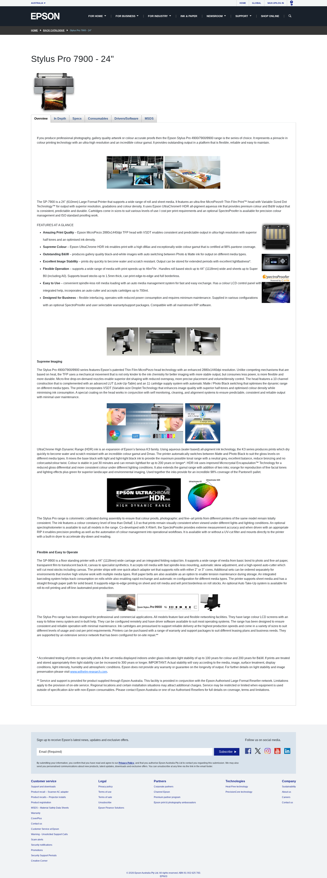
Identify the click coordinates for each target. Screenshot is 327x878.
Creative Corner (39, 860)
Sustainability (289, 786)
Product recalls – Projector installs (48, 797)
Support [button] (242, 16)
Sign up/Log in (275, 3)
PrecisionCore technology (239, 792)
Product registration (41, 802)
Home (243, 3)
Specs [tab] (77, 118)
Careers (286, 797)
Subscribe (226, 751)
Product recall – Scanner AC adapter (50, 792)
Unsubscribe (104, 802)
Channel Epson (162, 792)
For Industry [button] (158, 16)
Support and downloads (43, 786)
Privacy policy (105, 786)
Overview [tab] (40, 118)
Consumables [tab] (98, 118)
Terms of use (104, 792)
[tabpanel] (163, 414)
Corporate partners (163, 786)
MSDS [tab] (149, 118)
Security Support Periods (44, 855)
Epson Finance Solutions (111, 807)
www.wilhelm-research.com (88, 671)
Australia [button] (37, 3)
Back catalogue (54, 30)
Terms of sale (105, 797)
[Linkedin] (287, 751)
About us (286, 792)
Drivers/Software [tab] (126, 118)
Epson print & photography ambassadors (175, 802)
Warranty (35, 813)
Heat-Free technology (237, 786)
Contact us (36, 823)
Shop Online (270, 16)
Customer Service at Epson (45, 829)
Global (256, 3)
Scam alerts (37, 839)
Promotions (37, 850)
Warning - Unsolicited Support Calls (49, 834)
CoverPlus (36, 818)
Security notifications (41, 845)
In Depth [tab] (60, 118)
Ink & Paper (189, 16)
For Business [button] (126, 16)
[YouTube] (277, 751)
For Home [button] (96, 16)
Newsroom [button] (215, 16)
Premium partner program (167, 797)
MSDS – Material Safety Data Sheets (50, 807)
